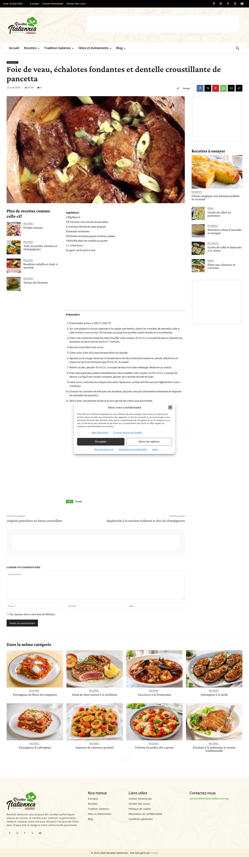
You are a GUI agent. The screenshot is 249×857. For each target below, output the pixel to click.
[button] (170, 407)
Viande (78, 501)
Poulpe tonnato (33, 227)
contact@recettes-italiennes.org (209, 798)
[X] (235, 3)
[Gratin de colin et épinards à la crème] (198, 248)
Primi (211, 208)
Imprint (155, 449)
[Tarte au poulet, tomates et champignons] (14, 247)
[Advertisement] (163, 23)
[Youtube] (242, 3)
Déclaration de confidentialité (133, 449)
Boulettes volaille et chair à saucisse (40, 265)
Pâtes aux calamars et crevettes (221, 266)
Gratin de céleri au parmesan (219, 213)
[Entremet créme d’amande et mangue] (198, 230)
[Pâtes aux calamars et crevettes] (198, 265)
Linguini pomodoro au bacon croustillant (34, 520)
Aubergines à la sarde (214, 694)
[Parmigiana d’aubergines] (35, 721)
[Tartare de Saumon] (14, 284)
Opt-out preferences (103, 449)
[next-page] (126, 759)
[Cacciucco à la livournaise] (154, 668)
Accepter (101, 441)
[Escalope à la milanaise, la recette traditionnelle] (214, 721)
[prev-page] (121, 759)
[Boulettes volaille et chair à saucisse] (14, 266)
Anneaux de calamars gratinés (94, 747)
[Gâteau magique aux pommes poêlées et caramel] (217, 172)
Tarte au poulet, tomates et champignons (40, 247)
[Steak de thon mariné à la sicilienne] (94, 668)
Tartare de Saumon (35, 282)
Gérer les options (149, 441)
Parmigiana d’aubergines (35, 747)
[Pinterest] (228, 3)
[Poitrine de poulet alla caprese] (154, 721)
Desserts (197, 192)
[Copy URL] (239, 88)
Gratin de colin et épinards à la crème (224, 248)
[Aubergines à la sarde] (214, 668)
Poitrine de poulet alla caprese (154, 747)
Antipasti (213, 243)
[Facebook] (213, 3)
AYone (154, 852)
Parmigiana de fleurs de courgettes (35, 694)
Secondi (12, 62)
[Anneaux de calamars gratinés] (94, 721)
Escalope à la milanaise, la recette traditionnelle (214, 749)
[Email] (231, 88)
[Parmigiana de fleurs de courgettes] (35, 668)
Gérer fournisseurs (99, 432)
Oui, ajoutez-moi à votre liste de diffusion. (32, 614)
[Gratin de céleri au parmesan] (198, 213)
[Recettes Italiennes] (47, 25)
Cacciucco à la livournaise (154, 694)
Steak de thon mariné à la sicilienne (94, 694)
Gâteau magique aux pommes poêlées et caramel (216, 197)
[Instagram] (221, 3)
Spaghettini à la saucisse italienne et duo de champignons (146, 520)
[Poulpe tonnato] (14, 229)
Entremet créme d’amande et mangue (224, 231)
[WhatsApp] (223, 88)
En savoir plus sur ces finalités (128, 432)
